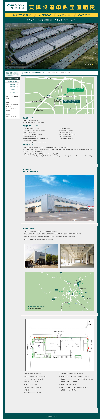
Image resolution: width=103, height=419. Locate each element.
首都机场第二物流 (12, 81)
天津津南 (12, 89)
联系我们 (12, 92)
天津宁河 (12, 87)
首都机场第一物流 (12, 78)
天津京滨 (12, 84)
